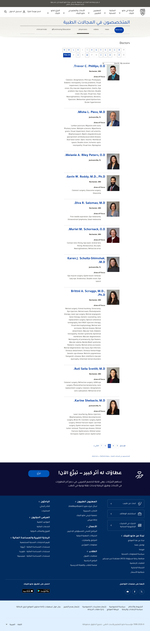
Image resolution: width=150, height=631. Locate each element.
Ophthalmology (104, 456)
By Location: (125, 63)
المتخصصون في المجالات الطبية (96, 22)
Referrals (118, 30)
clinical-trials (42, 30)
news (107, 30)
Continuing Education (63, 30)
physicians (83, 30)
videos (96, 30)
